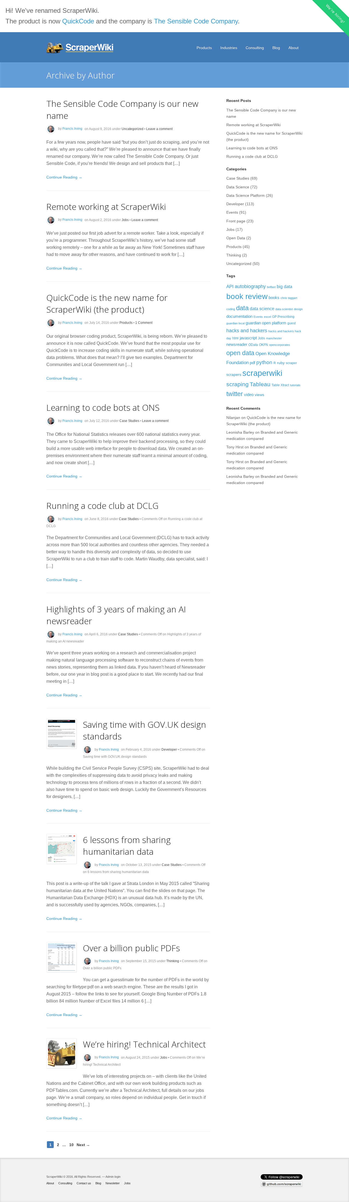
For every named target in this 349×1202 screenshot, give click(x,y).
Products (204, 48)
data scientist (284, 309)
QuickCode (78, 21)
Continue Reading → (64, 177)
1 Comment (143, 323)
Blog (276, 48)
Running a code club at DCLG (102, 505)
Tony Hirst (234, 447)
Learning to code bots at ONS (103, 407)
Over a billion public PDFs (131, 948)
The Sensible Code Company (196, 21)
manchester (274, 338)
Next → (83, 1144)
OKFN (263, 345)
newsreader (236, 344)
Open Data (235, 238)
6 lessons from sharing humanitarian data (127, 845)
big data (284, 286)
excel (267, 316)
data (242, 308)
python (264, 362)
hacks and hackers (246, 330)
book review (246, 296)
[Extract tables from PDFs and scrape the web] (80, 48)
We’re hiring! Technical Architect (144, 1044)
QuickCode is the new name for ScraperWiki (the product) (106, 303)
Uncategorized (132, 129)
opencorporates (279, 344)
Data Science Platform (245, 195)
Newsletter (113, 1183)
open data (240, 353)
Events (232, 212)
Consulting (255, 48)
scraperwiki (262, 373)
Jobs (125, 220)
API (230, 286)
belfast (271, 287)
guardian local (235, 323)
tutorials (295, 385)
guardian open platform (266, 323)
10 (71, 1144)
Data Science (237, 187)
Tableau (260, 384)
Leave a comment (159, 129)
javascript (248, 338)
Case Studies (129, 421)
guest (291, 323)
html (235, 338)
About (293, 48)
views (259, 394)
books (274, 297)
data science (262, 308)
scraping (237, 384)
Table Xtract (280, 385)
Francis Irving (72, 129)
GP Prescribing (283, 317)
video (249, 394)
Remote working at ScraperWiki (106, 206)
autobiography (250, 286)
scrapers (233, 374)
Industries (228, 48)
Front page (235, 221)
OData (253, 345)
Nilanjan (233, 417)
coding (230, 309)
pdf (252, 362)
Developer (169, 749)
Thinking (172, 961)
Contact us (84, 1183)
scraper (291, 363)
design (298, 309)
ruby (281, 363)
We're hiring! (335, 13)
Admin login (113, 1176)
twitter (234, 393)
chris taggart (289, 298)
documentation (239, 316)
